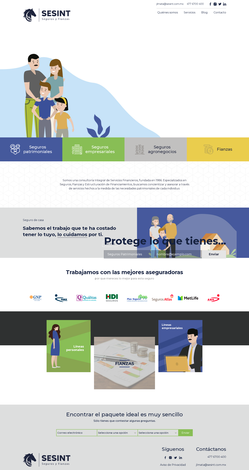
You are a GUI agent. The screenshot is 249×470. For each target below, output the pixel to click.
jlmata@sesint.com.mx (170, 3)
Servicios (189, 12)
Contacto (220, 12)
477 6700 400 (195, 3)
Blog (204, 12)
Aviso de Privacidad (173, 464)
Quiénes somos (167, 12)
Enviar (214, 254)
